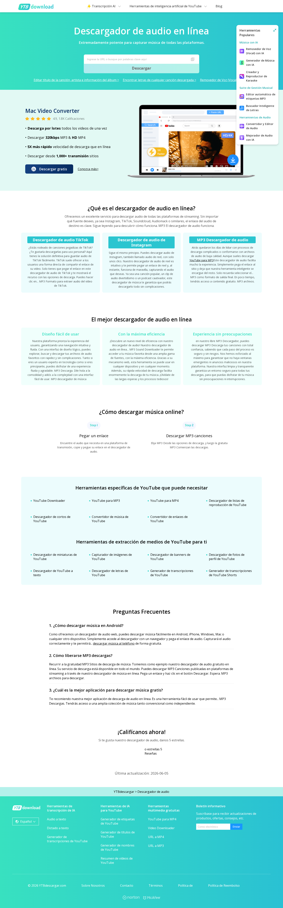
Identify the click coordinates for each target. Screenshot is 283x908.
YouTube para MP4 (164, 501)
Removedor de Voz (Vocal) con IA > (225, 80)
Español (26, 821)
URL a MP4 (156, 837)
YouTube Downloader (49, 501)
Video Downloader (161, 828)
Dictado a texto (58, 828)
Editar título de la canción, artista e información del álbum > (76, 80)
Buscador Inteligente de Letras (260, 108)
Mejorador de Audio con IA (259, 137)
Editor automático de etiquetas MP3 (260, 96)
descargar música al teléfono (114, 643)
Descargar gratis (53, 169)
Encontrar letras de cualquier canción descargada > (159, 80)
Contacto (126, 885)
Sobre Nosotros (93, 885)
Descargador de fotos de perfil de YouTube (226, 557)
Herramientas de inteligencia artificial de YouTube (166, 6)
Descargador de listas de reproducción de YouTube (227, 503)
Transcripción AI (104, 6)
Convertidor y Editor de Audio (259, 126)
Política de (185, 885)
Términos (156, 885)
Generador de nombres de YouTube (117, 847)
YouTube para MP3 (201, 260)
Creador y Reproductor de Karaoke (256, 76)
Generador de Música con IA (260, 63)
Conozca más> (88, 169)
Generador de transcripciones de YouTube (67, 839)
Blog (219, 6)
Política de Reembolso (224, 885)
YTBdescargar (124, 792)
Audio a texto (56, 819)
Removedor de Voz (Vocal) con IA (258, 51)
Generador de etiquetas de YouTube (118, 821)
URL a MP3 (156, 846)
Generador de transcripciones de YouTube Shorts (230, 573)
